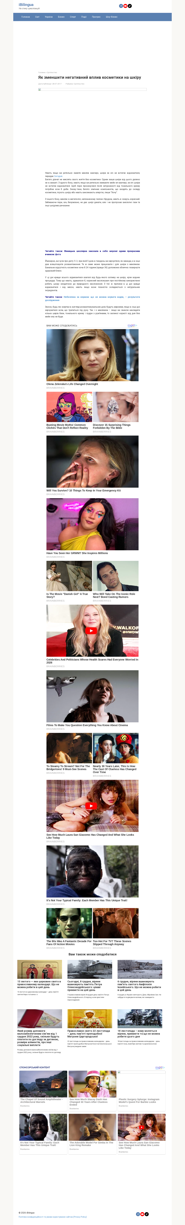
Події (84, 17)
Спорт (73, 17)
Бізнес (61, 17)
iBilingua (26, 4)
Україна (49, 17)
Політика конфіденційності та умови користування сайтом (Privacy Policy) (53, 1217)
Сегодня (58, 176)
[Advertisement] (92, 44)
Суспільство (79, 84)
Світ (37, 17)
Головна (25, 17)
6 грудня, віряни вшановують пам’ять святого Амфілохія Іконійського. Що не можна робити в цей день (139, 986)
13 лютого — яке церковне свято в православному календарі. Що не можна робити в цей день (39, 984)
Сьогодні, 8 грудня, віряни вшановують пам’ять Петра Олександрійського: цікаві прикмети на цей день (84, 986)
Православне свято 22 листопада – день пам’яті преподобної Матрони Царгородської (88, 1033)
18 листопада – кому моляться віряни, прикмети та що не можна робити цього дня (139, 1033)
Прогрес (96, 17)
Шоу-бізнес (111, 17)
